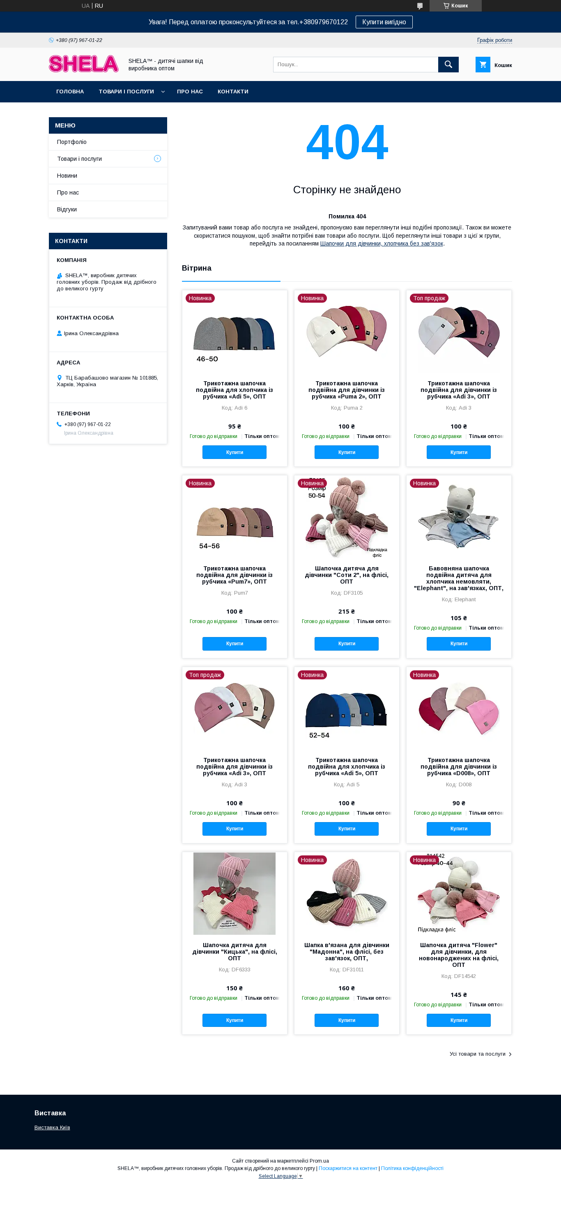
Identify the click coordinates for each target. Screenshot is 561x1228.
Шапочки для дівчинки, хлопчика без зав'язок (381, 243)
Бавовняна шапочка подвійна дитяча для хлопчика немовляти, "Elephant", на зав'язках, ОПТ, (459, 578)
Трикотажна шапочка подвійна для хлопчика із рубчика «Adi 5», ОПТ (234, 390)
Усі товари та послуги (478, 1054)
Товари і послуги (126, 91)
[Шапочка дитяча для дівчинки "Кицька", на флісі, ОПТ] (234, 893)
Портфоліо (72, 142)
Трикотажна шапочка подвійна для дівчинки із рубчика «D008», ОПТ (459, 766)
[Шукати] (448, 64)
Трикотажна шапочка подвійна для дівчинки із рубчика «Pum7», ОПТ (234, 575)
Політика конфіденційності (412, 1168)
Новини (67, 175)
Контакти (233, 91)
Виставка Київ (52, 1127)
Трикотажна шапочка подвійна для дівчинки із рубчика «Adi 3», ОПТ (459, 390)
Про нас (190, 91)
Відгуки (67, 209)
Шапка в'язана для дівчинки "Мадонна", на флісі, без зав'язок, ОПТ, (346, 952)
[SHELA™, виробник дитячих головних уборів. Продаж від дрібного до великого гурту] (84, 70)
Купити (234, 452)
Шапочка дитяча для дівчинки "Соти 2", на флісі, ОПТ (347, 575)
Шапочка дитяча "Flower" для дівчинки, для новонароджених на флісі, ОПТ (459, 955)
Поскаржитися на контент (348, 1168)
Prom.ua (319, 1161)
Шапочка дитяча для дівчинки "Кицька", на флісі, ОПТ (234, 952)
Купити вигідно (384, 22)
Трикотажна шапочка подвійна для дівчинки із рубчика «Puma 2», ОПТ (346, 390)
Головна (70, 91)
